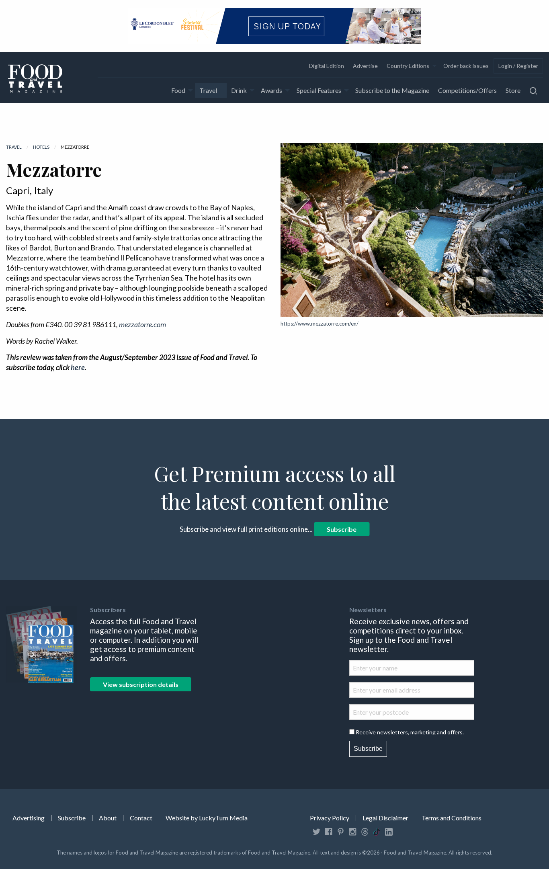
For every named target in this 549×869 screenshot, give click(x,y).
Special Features (319, 90)
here (78, 367)
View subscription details (140, 684)
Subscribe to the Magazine (392, 90)
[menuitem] (326, 66)
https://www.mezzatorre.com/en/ (319, 323)
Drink (239, 90)
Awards (271, 90)
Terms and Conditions (451, 818)
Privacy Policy (329, 818)
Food (178, 90)
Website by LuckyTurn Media (207, 818)
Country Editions (408, 65)
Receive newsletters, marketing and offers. (410, 732)
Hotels (41, 147)
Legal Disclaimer (385, 818)
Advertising (28, 818)
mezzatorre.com (142, 324)
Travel (208, 90)
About (108, 818)
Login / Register (518, 65)
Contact (141, 818)
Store (513, 90)
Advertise (365, 65)
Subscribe (341, 529)
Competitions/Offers (467, 90)
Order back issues (466, 65)
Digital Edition (326, 65)
